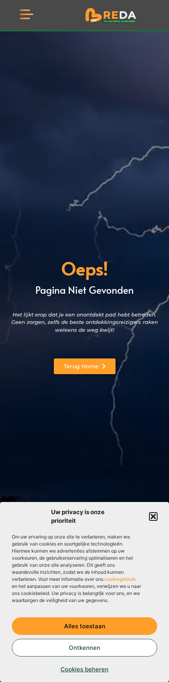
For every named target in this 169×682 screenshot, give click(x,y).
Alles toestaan (84, 626)
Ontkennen (84, 647)
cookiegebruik (120, 579)
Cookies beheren (84, 669)
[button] (153, 516)
